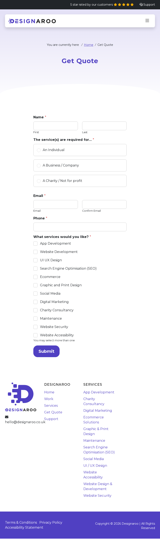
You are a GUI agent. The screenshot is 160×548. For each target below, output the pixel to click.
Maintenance (51, 318)
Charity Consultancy (57, 310)
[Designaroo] (32, 20)
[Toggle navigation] (147, 21)
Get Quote (53, 412)
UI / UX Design (95, 466)
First (36, 132)
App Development (55, 243)
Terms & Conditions (21, 522)
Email (37, 210)
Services (51, 406)
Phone (40, 218)
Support (149, 4)
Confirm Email (91, 210)
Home (88, 45)
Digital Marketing (54, 302)
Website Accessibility (57, 335)
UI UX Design (51, 260)
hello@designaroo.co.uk (25, 422)
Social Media (50, 293)
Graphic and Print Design (61, 285)
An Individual (54, 150)
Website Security (54, 327)
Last (85, 132)
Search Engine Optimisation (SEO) (68, 268)
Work (48, 399)
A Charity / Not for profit (62, 181)
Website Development (59, 252)
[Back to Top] (151, 539)
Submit (46, 351)
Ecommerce (50, 277)
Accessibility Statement (24, 527)
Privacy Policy (50, 522)
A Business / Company (61, 165)
